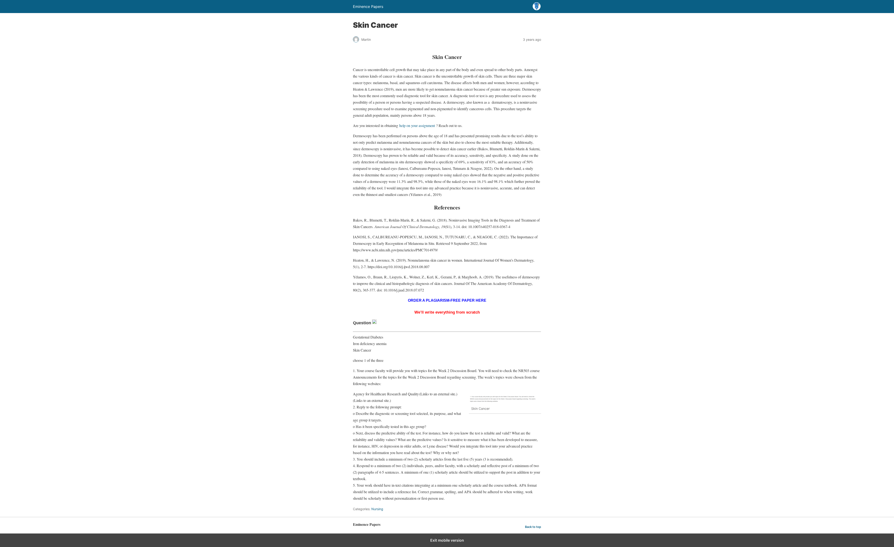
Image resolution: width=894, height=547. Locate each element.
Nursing (377, 509)
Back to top (533, 527)
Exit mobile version (447, 540)
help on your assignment (417, 125)
